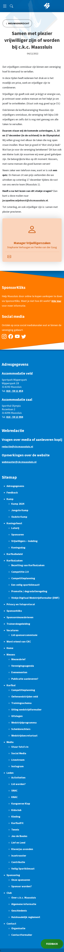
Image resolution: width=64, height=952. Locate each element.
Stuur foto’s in (19, 746)
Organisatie (18, 928)
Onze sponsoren (20, 879)
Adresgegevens (15, 486)
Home (10, 648)
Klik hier (56, 301)
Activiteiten (18, 777)
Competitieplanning (23, 578)
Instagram (17, 766)
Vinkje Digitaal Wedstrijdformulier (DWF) (35, 597)
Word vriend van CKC (19, 641)
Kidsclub (16, 810)
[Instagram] (4, 336)
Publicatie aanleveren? (24, 678)
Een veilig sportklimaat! (25, 584)
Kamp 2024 (17, 503)
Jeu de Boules (19, 836)
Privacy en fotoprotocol (21, 604)
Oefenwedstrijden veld (24, 696)
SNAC (14, 790)
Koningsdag (18, 547)
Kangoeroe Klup (20, 803)
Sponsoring (13, 875)
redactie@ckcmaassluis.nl (17, 446)
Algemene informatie (23, 904)
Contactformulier (21, 934)
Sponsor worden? (21, 886)
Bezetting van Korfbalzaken (28, 565)
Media (10, 742)
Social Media (18, 753)
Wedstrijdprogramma (24, 722)
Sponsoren (17, 534)
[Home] (47, 6)
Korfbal (11, 685)
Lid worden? (18, 784)
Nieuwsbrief (18, 659)
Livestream (18, 759)
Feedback (12, 492)
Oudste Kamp (19, 516)
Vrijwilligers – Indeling (24, 541)
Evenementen (19, 672)
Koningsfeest (14, 523)
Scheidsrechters (20, 729)
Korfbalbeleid (15, 554)
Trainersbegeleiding (18, 623)
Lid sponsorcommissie (24, 635)
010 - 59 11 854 (14, 391)
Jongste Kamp (19, 510)
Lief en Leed (18, 842)
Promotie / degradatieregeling (29, 591)
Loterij (15, 528)
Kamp (10, 499)
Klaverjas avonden (22, 849)
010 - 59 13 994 (14, 417)
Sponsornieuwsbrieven (20, 617)
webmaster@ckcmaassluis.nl (19, 462)
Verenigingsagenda (22, 665)
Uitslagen (17, 716)
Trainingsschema (21, 703)
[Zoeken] (11, 6)
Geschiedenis (19, 910)
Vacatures (12, 630)
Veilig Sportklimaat (23, 868)
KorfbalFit (17, 823)
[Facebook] (10, 336)
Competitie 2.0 (20, 571)
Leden (10, 772)
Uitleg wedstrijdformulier (26, 709)
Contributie (18, 862)
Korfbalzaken (15, 560)
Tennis (15, 829)
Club (9, 892)
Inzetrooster (18, 855)
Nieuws (11, 654)
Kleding (15, 816)
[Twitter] (23, 336)
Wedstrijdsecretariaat (24, 735)
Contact (11, 923)
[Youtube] (17, 336)
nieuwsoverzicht (18, 23)
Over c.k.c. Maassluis (23, 897)
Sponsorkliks (14, 610)
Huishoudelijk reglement (25, 917)
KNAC (14, 797)
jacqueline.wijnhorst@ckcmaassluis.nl (25, 200)
